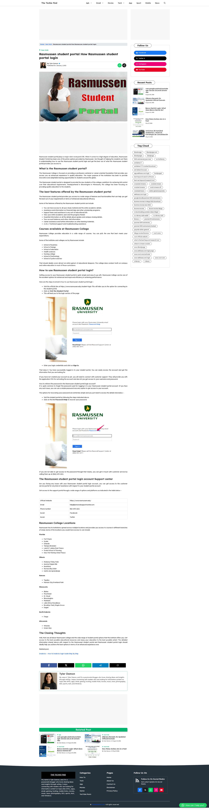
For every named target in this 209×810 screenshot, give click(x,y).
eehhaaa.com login (140, 194)
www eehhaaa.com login (142, 258)
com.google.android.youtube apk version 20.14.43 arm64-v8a (69, 739)
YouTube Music (85, 794)
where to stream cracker (142, 244)
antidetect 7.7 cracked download (144, 166)
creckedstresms (139, 191)
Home (42, 44)
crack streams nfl (155, 187)
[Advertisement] (83, 24)
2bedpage (150, 156)
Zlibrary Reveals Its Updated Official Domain (114, 738)
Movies (111, 3)
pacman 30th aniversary (142, 222)
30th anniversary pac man (142, 159)
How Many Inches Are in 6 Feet (114, 749)
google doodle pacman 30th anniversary (147, 198)
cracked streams (139, 187)
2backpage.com (152, 152)
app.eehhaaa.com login (141, 173)
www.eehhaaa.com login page (144, 251)
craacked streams (140, 184)
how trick (49, 44)
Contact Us (111, 784)
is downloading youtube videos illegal (146, 212)
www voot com (160, 258)
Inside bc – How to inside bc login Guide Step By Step (58, 654)
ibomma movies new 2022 (142, 205)
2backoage (138, 152)
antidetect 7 (138, 163)
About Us (110, 781)
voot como (157, 233)
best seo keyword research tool (144, 180)
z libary (147, 261)
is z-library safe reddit (141, 215)
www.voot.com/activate (142, 254)
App (130, 3)
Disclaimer (111, 787)
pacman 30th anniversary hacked (145, 226)
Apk (87, 3)
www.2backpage (139, 247)
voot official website (140, 236)
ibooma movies (139, 208)
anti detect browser (140, 170)
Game (82, 791)
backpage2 (158, 173)
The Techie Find (49, 3)
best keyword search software (144, 177)
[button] (165, 3)
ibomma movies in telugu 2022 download (147, 201)
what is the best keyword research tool (146, 240)
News (157, 3)
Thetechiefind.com (98, 804)
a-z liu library (160, 159)
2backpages (138, 156)
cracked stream (156, 184)
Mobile (148, 3)
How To (82, 777)
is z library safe (158, 215)
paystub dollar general (141, 229)
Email (98, 3)
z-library (137, 261)
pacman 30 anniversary (152, 219)
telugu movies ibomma (141, 233)
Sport (139, 3)
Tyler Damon (53, 63)
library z (136, 219)
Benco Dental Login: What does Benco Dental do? (69, 750)
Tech (120, 3)
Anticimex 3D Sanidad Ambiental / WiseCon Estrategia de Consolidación (157, 132)
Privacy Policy (112, 791)
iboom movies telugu (155, 208)
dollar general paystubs (157, 191)
